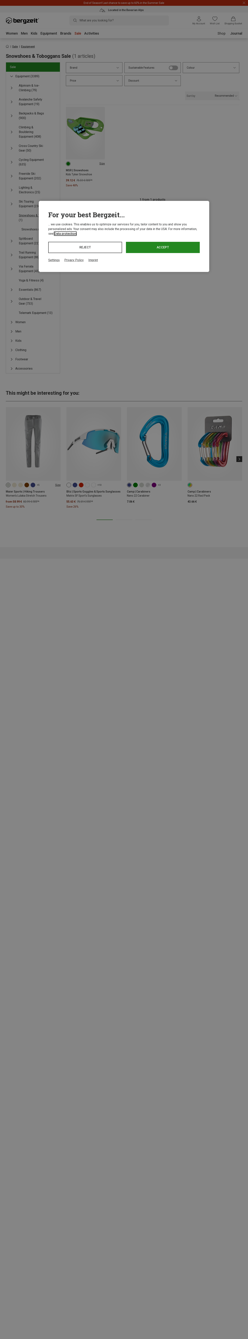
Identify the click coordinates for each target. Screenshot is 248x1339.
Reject (85, 247)
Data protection (65, 233)
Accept (163, 247)
